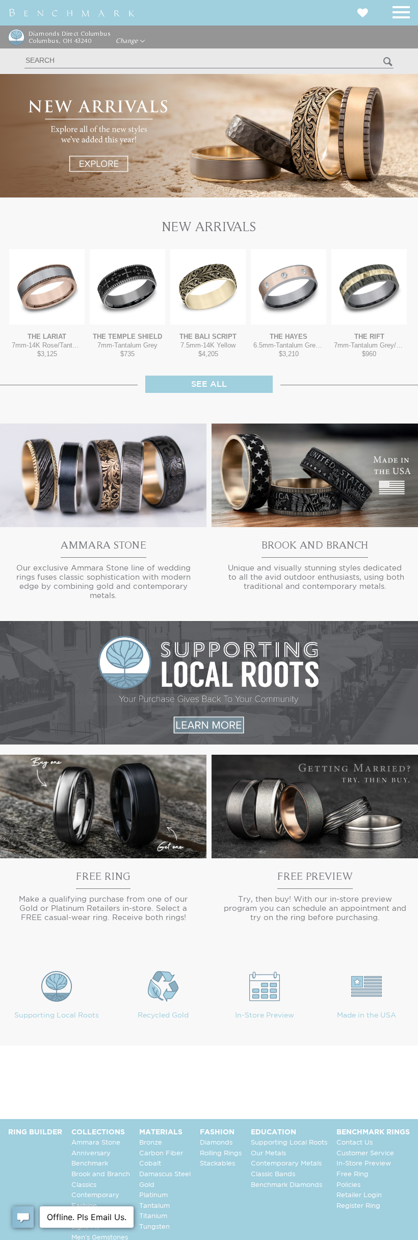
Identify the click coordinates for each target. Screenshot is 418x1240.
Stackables (217, 1164)
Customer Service (365, 1153)
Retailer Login (359, 1195)
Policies (348, 1185)
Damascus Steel (165, 1174)
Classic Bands (273, 1174)
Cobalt (150, 1164)
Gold (146, 1185)
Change (128, 40)
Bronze (150, 1143)
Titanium (153, 1216)
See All (209, 384)
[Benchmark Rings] (72, 13)
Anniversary (91, 1153)
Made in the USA (366, 1015)
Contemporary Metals (286, 1164)
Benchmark (89, 1164)
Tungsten (154, 1227)
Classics (83, 1185)
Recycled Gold (163, 1015)
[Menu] (401, 10)
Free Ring (352, 1174)
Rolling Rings (221, 1153)
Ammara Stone (95, 1143)
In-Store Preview (264, 1015)
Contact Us (354, 1143)
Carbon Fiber (161, 1153)
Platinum (153, 1195)
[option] (47, 303)
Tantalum (154, 1206)
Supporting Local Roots (56, 1015)
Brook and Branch (100, 1174)
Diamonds (216, 1143)
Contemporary (95, 1195)
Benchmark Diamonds (286, 1185)
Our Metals (268, 1153)
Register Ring (358, 1206)
